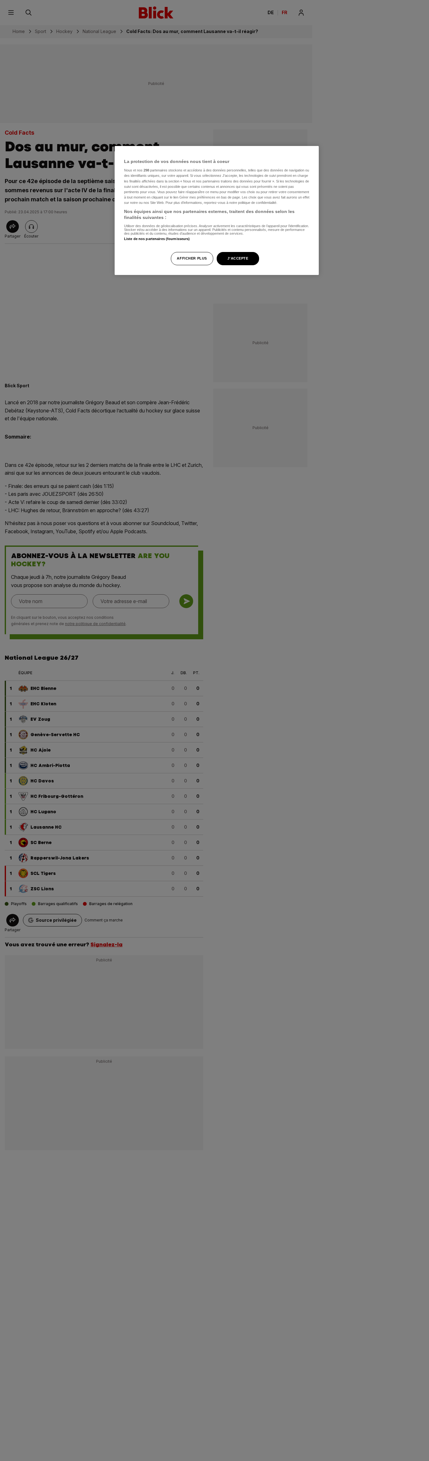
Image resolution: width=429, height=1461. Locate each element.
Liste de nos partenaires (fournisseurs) (157, 239)
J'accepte (237, 258)
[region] (217, 210)
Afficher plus (192, 258)
